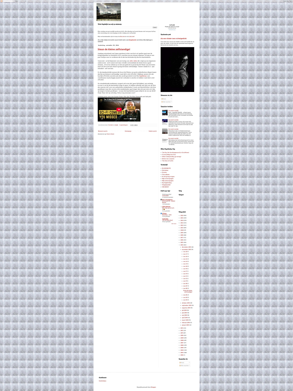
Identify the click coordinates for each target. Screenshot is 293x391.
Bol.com (122, 36)
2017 (181, 237)
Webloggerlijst (166, 194)
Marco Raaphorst (167, 199)
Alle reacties (167, 102)
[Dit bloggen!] (132, 125)
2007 (182, 342)
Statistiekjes (102, 381)
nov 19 (185, 268)
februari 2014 (186, 322)
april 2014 (185, 317)
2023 (182, 223)
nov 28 (185, 251)
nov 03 (185, 300)
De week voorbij (173, 110)
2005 (182, 347)
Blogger (153, 387)
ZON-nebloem (166, 206)
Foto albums (165, 174)
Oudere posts (153, 131)
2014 (182, 245)
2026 (182, 215)
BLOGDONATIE (166, 168)
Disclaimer (165, 170)
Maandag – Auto (167, 215)
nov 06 (185, 288)
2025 (182, 218)
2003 (182, 352)
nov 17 (185, 271)
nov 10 (185, 283)
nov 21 (185, 264)
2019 (182, 232)
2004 (182, 350)
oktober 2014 (186, 303)
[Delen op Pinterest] (137, 125)
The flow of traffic (167, 161)
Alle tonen (173, 223)
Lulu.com (131, 36)
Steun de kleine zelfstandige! (114, 49)
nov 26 (185, 256)
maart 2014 (185, 320)
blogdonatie (132, 40)
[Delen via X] (134, 125)
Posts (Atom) (110, 134)
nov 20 (185, 266)
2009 (182, 338)
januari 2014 (185, 325)
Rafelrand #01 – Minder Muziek (168, 201)
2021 (181, 227)
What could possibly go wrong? (171, 156)
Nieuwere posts (102, 131)
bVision (164, 213)
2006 (182, 345)
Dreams (164, 172)
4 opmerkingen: (123, 125)
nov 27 (185, 254)
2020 (182, 230)
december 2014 (186, 247)
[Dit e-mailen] (131, 125)
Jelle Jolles (133, 61)
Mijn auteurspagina (168, 180)
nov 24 (185, 261)
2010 (182, 335)
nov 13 (185, 276)
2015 (182, 242)
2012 (181, 330)
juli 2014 (184, 310)
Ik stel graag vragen (168, 176)
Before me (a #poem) (168, 158)
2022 (182, 225)
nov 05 (185, 295)
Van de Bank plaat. (167, 220)
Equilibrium (143, 76)
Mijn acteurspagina (168, 178)
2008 (182, 340)
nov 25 (185, 259)
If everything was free (169, 154)
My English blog (167, 182)
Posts (164, 99)
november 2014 (186, 249)
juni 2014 (184, 313)
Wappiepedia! (166, 185)
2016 (182, 240)
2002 (182, 355)
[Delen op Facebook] (135, 125)
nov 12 (185, 278)
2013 (181, 328)
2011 (181, 333)
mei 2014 (184, 315)
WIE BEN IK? (165, 187)
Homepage (128, 131)
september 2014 (187, 305)
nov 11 (185, 281)
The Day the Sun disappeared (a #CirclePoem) (175, 152)
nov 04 (185, 297)
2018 (181, 235)
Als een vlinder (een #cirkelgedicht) (174, 38)
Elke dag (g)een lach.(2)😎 (168, 208)
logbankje (165, 219)
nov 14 (185, 273)
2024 (182, 220)
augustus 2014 (186, 308)
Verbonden (165, 195)
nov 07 (185, 286)
